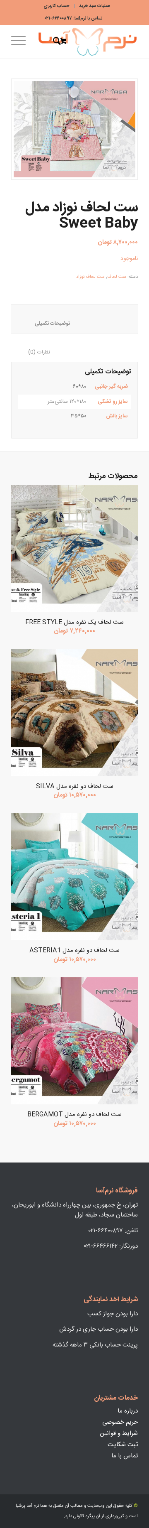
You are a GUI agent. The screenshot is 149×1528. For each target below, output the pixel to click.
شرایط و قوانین (119, 1433)
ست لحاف (116, 277)
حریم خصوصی (120, 1422)
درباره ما (128, 1411)
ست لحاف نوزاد (90, 277)
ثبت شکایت (123, 1445)
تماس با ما (124, 1456)
